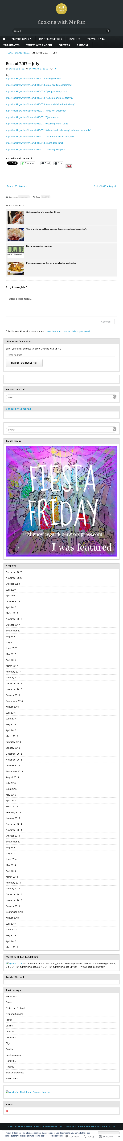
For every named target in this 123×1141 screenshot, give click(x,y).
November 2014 (14, 829)
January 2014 (13, 888)
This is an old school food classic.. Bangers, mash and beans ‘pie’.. (56, 228)
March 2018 (12, 613)
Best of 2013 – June (17, 186)
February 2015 (13, 812)
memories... (22, 53)
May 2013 (11, 935)
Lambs (9, 1025)
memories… (12, 1037)
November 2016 (14, 689)
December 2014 (14, 824)
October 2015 (13, 765)
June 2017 (11, 648)
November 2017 (14, 618)
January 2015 (13, 818)
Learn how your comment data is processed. (67, 331)
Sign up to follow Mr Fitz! (24, 362)
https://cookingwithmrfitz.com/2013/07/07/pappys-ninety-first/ (36, 91)
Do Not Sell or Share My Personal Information (89, 1126)
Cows (9, 1002)
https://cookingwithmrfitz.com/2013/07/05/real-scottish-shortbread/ (39, 84)
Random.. (83, 45)
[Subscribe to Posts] (7, 1111)
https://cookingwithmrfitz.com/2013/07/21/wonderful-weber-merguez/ (40, 136)
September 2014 (14, 841)
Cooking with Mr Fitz (61, 22)
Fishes (9, 1019)
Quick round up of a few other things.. (43, 212)
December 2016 (14, 683)
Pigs (8, 1043)
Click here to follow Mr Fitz (19, 341)
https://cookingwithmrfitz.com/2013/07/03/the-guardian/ (33, 78)
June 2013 (11, 929)
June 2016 (11, 718)
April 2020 (11, 595)
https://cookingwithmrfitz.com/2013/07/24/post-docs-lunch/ (35, 142)
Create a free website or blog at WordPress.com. (35, 1126)
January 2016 (13, 747)
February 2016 (13, 741)
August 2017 (12, 636)
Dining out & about (39, 45)
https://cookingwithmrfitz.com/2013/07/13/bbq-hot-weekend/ (36, 110)
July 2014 (11, 853)
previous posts (21, 39)
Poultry (9, 1049)
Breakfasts (11, 45)
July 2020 (11, 589)
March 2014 (12, 876)
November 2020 (14, 577)
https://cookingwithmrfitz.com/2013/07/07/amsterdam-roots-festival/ (39, 97)
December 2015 (14, 753)
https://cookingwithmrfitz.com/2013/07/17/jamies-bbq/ (32, 117)
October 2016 (13, 695)
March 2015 (12, 806)
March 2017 (12, 665)
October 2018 (13, 601)
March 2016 (12, 736)
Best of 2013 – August (105, 186)
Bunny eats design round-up (39, 246)
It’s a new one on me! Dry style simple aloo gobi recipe (51, 262)
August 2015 (12, 777)
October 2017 (13, 624)
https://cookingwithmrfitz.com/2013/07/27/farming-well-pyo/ (35, 149)
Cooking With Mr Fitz (18, 408)
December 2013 (14, 894)
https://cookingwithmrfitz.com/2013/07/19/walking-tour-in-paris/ (37, 123)
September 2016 (14, 701)
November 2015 (14, 759)
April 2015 (11, 800)
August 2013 (12, 917)
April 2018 (11, 607)
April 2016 (11, 730)
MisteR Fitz (17, 69)
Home (9, 53)
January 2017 (13, 677)
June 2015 (11, 788)
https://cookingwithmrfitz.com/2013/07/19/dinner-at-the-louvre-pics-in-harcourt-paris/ (48, 130)
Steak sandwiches (15, 1072)
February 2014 (13, 882)
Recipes (64, 45)
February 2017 (13, 671)
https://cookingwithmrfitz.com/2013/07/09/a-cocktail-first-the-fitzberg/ (40, 104)
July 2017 (11, 642)
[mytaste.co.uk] (14, 963)
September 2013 (14, 911)
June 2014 (11, 859)
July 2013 (45, 197)
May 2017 (11, 654)
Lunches (74, 39)
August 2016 (12, 706)
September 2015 (14, 771)
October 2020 (13, 583)
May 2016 (11, 724)
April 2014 (11, 870)
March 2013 (12, 947)
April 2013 (11, 941)
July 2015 (11, 782)
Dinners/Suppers (50, 39)
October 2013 (13, 906)
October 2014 (13, 835)
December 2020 (14, 572)
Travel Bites (96, 39)
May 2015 (11, 794)
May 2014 (11, 865)
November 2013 (14, 900)
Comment (106, 321)
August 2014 (12, 847)
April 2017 (11, 659)
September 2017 (14, 630)
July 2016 (11, 712)
